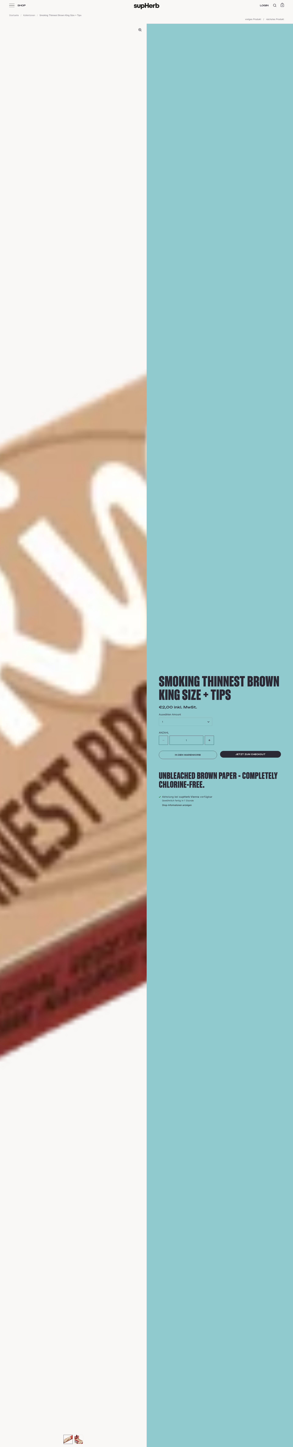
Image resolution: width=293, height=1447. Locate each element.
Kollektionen (29, 15)
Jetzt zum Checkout (250, 754)
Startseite (14, 15)
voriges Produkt (253, 19)
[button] (209, 740)
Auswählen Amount (170, 714)
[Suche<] (274, 5)
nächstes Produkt (275, 19)
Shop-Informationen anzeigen (177, 805)
